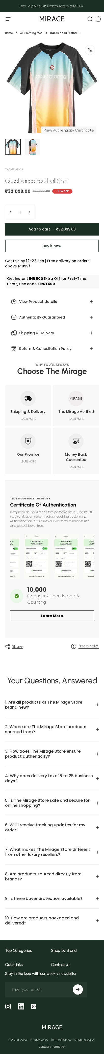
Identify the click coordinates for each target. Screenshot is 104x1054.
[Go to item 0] (13, 147)
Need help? (89, 646)
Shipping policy (84, 1040)
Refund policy (18, 1040)
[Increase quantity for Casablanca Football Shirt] (29, 212)
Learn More (52, 615)
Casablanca (14, 169)
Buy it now (52, 245)
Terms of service (61, 1040)
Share (17, 646)
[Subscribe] (78, 989)
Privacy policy (39, 1040)
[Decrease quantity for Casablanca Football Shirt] (10, 212)
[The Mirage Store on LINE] (33, 1006)
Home (9, 33)
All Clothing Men (31, 33)
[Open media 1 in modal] (90, 50)
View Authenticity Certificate (69, 130)
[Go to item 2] (32, 147)
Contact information (52, 1047)
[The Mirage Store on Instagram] (8, 1006)
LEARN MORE (28, 419)
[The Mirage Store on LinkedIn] (21, 1006)
